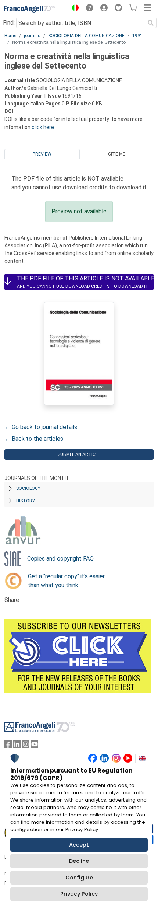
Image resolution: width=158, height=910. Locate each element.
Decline (79, 861)
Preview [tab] (42, 154)
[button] (73, 9)
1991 (137, 35)
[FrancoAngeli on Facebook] (8, 745)
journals (32, 35)
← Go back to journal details (40, 426)
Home (10, 35)
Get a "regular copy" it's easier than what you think (66, 581)
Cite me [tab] (116, 154)
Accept (79, 844)
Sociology (28, 488)
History (25, 500)
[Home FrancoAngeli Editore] (29, 9)
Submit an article (79, 454)
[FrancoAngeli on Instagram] (25, 745)
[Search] (151, 23)
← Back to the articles (33, 438)
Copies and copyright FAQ (60, 558)
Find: (9, 22)
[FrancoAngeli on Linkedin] (17, 745)
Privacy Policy (79, 893)
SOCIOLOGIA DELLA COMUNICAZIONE (86, 35)
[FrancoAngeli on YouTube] (34, 745)
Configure (79, 877)
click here (43, 127)
